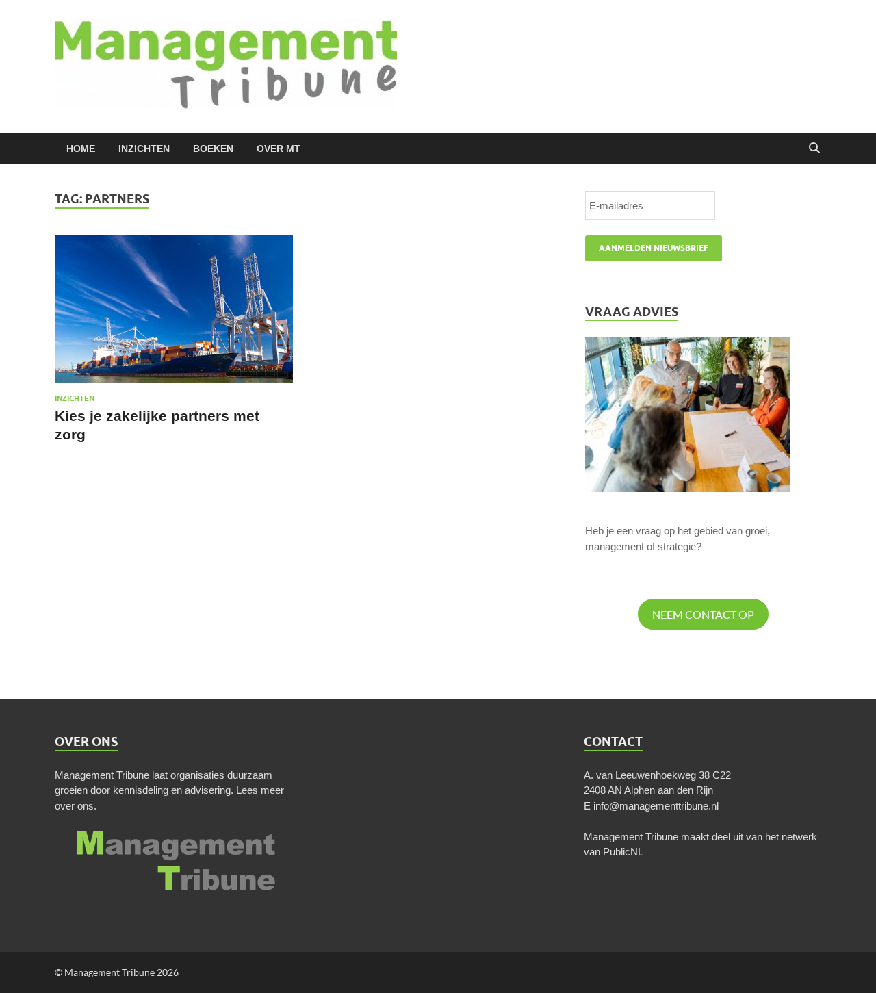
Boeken (213, 148)
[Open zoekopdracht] (814, 148)
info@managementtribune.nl (656, 806)
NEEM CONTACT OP (703, 614)
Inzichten (144, 148)
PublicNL (623, 851)
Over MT (278, 148)
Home (80, 148)
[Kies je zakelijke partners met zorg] (174, 309)
